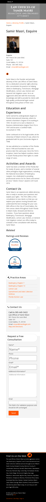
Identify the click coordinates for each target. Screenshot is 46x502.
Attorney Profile (18, 23)
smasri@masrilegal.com (20, 67)
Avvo (7, 74)
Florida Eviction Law (16, 297)
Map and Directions (16, 326)
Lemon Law (13, 289)
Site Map (16, 498)
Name (11, 345)
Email (11, 363)
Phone (11, 354)
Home (8, 23)
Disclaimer (9, 498)
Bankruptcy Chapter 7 (16, 283)
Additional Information (17, 371)
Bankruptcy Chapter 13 (17, 286)
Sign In (22, 498)
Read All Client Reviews (23, 449)
